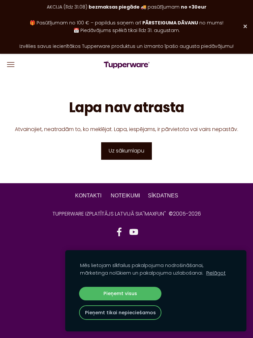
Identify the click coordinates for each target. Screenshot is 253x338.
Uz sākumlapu (126, 150)
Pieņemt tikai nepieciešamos (120, 312)
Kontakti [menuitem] (88, 195)
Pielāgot (216, 273)
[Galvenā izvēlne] (11, 64)
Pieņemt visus (120, 293)
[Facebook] (119, 232)
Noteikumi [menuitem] (125, 195)
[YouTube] (133, 232)
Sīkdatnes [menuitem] (163, 195)
